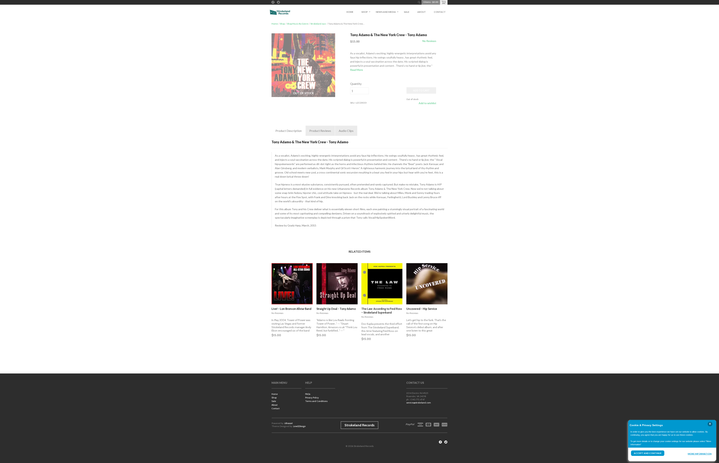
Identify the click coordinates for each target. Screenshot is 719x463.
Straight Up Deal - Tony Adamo (336, 309)
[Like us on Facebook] (272, 2)
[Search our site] (419, 2)
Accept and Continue (648, 453)
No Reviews (429, 41)
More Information (700, 453)
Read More (356, 69)
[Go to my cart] (444, 2)
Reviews (320, 130)
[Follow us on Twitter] (278, 2)
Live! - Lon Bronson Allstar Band (291, 309)
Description (288, 130)
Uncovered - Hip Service (421, 309)
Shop (282, 23)
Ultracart (288, 423)
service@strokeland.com (418, 402)
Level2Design (299, 426)
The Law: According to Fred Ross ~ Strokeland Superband (381, 310)
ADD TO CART (421, 90)
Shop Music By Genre (297, 23)
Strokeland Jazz (318, 23)
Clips (346, 130)
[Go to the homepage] (280, 12)
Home (274, 23)
